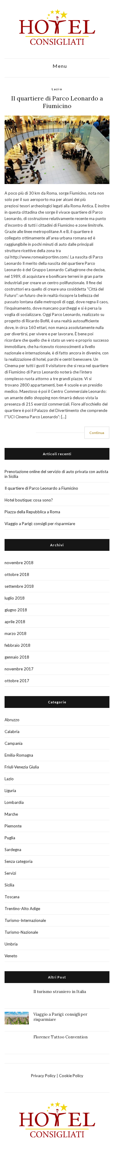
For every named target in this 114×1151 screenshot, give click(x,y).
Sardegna (13, 849)
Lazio (57, 89)
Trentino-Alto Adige (22, 908)
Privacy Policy (43, 1075)
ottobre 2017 (17, 680)
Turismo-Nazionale (21, 932)
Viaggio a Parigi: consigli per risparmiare (40, 523)
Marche (11, 814)
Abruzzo (12, 719)
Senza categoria (19, 861)
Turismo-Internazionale (25, 920)
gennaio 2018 (17, 657)
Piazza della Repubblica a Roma (32, 511)
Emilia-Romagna (19, 755)
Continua (96, 433)
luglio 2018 (15, 598)
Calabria (12, 731)
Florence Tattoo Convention (60, 1037)
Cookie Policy (71, 1075)
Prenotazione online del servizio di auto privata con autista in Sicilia (56, 474)
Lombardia (14, 802)
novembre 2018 (19, 562)
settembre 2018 (19, 586)
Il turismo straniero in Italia (59, 991)
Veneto (11, 955)
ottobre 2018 (17, 574)
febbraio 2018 (17, 645)
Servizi (10, 873)
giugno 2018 (16, 609)
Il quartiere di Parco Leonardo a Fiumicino (57, 102)
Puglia (10, 837)
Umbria (11, 944)
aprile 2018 (15, 621)
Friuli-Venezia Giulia (22, 767)
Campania (13, 743)
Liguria (10, 790)
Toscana (12, 896)
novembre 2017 (19, 668)
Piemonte (13, 826)
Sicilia (9, 885)
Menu (59, 66)
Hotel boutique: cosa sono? (29, 500)
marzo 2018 (15, 633)
